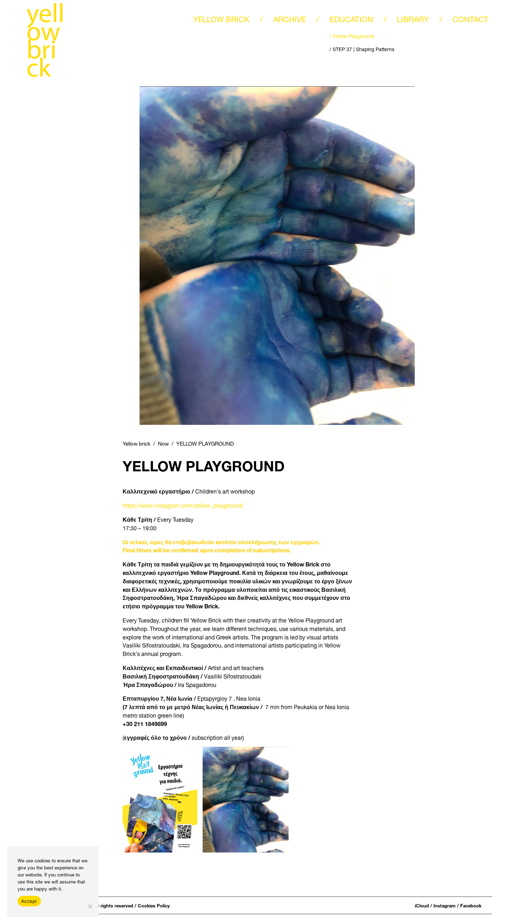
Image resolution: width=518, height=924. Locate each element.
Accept (29, 901)
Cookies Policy (154, 905)
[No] (89, 906)
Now (163, 443)
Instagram (444, 905)
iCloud (422, 905)
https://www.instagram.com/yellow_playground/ (183, 504)
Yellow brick (136, 443)
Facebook (470, 905)
